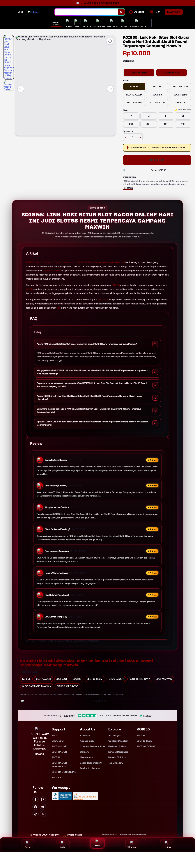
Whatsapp (132, 847)
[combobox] (86, 12)
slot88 (29, 289)
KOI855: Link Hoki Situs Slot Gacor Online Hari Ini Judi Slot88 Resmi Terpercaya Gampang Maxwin (75, 262)
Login (62, 847)
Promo (28, 847)
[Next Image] (110, 89)
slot (58, 308)
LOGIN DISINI (171, 72)
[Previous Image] (20, 89)
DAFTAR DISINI (139, 72)
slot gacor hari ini (51, 270)
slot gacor (103, 299)
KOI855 (157, 160)
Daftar (97, 845)
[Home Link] (33, 12)
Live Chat (167, 847)
